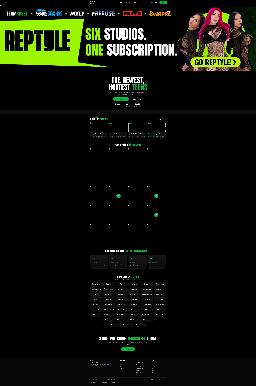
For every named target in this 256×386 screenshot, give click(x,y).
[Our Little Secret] (122, 320)
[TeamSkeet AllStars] (134, 315)
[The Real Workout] (109, 310)
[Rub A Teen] (160, 299)
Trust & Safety (139, 372)
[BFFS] (122, 284)
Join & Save (128, 349)
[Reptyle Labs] (160, 315)
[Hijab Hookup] (134, 289)
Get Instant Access (121, 99)
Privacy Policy (154, 366)
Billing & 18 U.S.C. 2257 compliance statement (103, 382)
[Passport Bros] (122, 310)
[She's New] (96, 305)
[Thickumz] (147, 284)
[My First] (147, 310)
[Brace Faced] (122, 294)
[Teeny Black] (134, 305)
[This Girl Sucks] (160, 305)
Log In (156, 2)
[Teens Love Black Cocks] (109, 289)
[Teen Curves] (147, 305)
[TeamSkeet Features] (122, 315)
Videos (125, 2)
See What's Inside (136, 99)
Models (130, 2)
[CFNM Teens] (160, 294)
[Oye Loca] (134, 299)
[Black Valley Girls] (128, 325)
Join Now (163, 2)
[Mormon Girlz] (122, 299)
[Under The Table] (141, 325)
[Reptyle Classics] (115, 325)
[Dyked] (96, 299)
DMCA (153, 372)
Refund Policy (154, 368)
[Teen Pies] (134, 284)
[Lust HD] (109, 299)
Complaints (138, 370)
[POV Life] (147, 299)
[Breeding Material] (147, 294)
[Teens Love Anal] (96, 289)
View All (162, 119)
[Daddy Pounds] (147, 320)
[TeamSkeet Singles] (109, 315)
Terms (153, 364)
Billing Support (139, 366)
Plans (135, 2)
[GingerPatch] (122, 289)
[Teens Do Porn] (160, 284)
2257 (153, 362)
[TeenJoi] (96, 294)
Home (120, 2)
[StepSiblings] (109, 305)
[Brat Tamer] (134, 310)
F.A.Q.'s (153, 370)
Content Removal (139, 368)
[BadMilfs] (109, 284)
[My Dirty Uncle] (134, 320)
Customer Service (139, 362)
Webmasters (138, 374)
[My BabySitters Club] (134, 294)
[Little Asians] (109, 294)
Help (137, 364)
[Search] (151, 2)
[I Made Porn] (160, 289)
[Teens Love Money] (147, 315)
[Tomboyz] (160, 310)
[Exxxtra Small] (96, 284)
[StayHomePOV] (109, 320)
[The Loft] (96, 310)
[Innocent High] (147, 289)
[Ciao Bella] (96, 315)
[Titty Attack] (122, 305)
